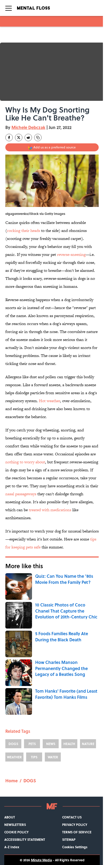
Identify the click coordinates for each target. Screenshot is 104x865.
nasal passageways (20, 494)
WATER (53, 757)
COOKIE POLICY (16, 832)
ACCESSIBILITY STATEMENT (24, 839)
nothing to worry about (25, 462)
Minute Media (41, 860)
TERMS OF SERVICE (76, 832)
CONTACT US (72, 817)
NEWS (50, 743)
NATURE (88, 743)
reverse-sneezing (71, 254)
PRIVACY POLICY (74, 824)
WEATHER (14, 757)
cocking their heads (23, 230)
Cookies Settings (74, 847)
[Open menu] (8, 8)
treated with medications (50, 510)
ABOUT (9, 817)
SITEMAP (68, 839)
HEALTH (69, 743)
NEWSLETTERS (15, 824)
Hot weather (49, 401)
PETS (32, 743)
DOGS (13, 743)
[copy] (38, 137)
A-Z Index (11, 847)
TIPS (34, 757)
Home (11, 780)
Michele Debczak (28, 127)
